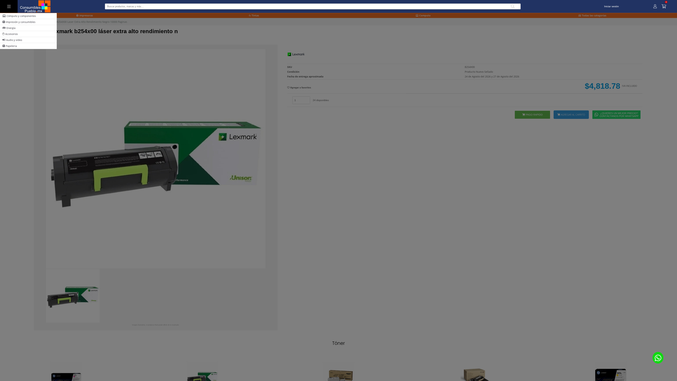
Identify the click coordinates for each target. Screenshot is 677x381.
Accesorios (11, 34)
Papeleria (11, 46)
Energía (11, 28)
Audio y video (14, 40)
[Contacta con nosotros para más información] (657, 357)
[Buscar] (512, 6)
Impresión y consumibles (20, 22)
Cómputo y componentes (21, 16)
